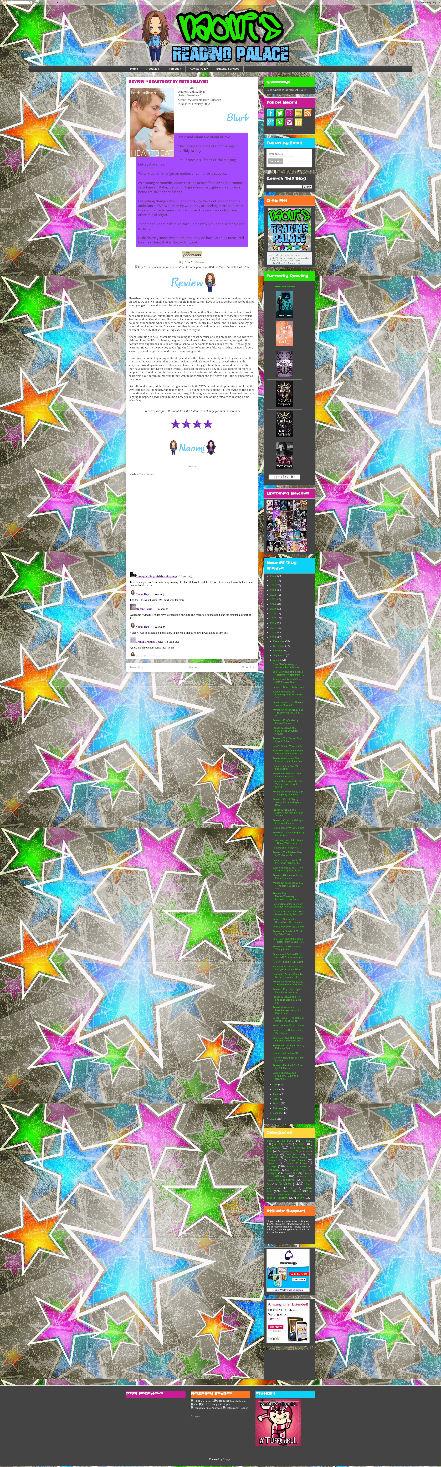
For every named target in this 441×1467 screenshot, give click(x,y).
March (277, 1103)
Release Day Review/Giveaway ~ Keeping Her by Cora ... (287, 896)
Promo (290, 1179)
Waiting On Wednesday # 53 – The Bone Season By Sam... (288, 885)
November (279, 646)
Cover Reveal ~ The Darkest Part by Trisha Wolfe (288, 1019)
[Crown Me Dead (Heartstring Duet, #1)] (284, 436)
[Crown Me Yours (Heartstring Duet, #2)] (284, 405)
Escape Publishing (296, 1163)
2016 (273, 623)
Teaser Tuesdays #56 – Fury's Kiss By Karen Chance (285, 730)
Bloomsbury (272, 1154)
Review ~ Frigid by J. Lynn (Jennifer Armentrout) (287, 991)
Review (150, 474)
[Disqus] (192, 524)
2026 (273, 576)
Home (134, 68)
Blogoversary (302, 1151)
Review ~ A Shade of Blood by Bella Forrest (287, 933)
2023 (273, 590)
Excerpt (271, 1166)
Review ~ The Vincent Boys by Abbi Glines (287, 740)
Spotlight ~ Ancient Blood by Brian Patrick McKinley (288, 975)
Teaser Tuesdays (277, 1197)
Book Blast (292, 1154)
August (277, 660)
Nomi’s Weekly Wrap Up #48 (288, 1025)
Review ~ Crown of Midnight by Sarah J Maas (288, 822)
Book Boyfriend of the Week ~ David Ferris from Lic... (288, 1039)
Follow (192, 466)
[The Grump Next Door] (284, 317)
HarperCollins (290, 1173)
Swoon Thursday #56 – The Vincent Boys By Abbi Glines (288, 784)
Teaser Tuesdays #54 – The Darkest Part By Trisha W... (288, 913)
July (275, 1084)
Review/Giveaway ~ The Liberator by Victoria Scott (288, 760)
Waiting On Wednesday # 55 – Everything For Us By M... (288, 712)
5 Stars (300, 1144)
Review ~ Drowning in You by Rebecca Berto (288, 1047)
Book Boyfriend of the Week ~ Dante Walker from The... (289, 841)
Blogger (227, 1459)
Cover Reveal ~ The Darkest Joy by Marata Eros (288, 703)
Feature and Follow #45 (286, 1053)
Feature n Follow (296, 1166)
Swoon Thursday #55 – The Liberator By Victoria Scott (288, 869)
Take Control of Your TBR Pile (293, 1195)
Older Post (248, 667)
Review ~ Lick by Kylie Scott (288, 961)
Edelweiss (271, 1163)
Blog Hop (295, 1148)
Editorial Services (227, 68)
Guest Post (298, 1170)
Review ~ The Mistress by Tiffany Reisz (287, 948)
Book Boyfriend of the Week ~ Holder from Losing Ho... (288, 940)
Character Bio (274, 1160)
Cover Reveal (297, 1160)
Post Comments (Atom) (199, 679)
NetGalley (279, 1176)
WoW (300, 1197)
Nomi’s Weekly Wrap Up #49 (288, 926)
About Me (152, 68)
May (276, 1094)
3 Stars (270, 1140)
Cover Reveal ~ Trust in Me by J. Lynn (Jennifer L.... (287, 861)
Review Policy (199, 68)
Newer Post (136, 667)
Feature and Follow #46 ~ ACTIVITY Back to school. (288, 956)
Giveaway (272, 1169)
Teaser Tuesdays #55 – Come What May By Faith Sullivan (288, 812)
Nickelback (302, 1176)
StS (291, 1188)
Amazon (200, 262)
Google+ (195, 1416)
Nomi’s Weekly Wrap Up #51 (288, 746)
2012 (273, 1118)
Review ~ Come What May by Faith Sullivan (287, 775)
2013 (273, 637)
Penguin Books (274, 1180)
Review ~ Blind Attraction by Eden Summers (288, 877)
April (276, 1098)
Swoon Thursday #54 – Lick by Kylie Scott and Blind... (288, 968)
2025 (273, 580)
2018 (273, 613)
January (278, 1112)
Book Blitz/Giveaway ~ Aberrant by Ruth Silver (286, 665)
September (279, 655)
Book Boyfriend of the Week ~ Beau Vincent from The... (288, 752)
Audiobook (273, 1147)
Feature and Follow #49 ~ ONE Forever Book (287, 681)
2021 (273, 599)
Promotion (174, 68)
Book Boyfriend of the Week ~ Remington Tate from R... (289, 673)
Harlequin (271, 1173)
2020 (273, 604)
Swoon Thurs (291, 1191)
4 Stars (141, 474)
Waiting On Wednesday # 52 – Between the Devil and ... (288, 983)
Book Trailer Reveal (296, 1157)
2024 (273, 585)
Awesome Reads (285, 286)
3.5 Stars (287, 1140)
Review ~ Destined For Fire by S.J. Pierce (287, 1067)
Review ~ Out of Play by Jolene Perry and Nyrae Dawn (287, 802)
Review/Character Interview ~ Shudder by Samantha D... (289, 905)
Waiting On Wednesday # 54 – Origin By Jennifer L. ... (288, 793)
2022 (273, 594)
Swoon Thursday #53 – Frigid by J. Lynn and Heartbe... (285, 1075)
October (278, 650)
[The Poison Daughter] (284, 376)
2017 (273, 618)
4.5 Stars (280, 1144)
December (279, 641)
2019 (273, 608)
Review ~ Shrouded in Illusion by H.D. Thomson (287, 920)
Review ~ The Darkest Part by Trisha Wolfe (287, 854)
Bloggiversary (286, 1151)
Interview (307, 1173)
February (278, 1108)
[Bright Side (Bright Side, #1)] (284, 345)
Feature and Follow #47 (286, 847)
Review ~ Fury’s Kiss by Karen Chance (285, 722)
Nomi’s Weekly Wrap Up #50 (288, 827)
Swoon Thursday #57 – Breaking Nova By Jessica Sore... (288, 694)
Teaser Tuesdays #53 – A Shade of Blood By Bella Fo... (287, 999)
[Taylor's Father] (284, 468)
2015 (273, 627)
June (276, 1089)
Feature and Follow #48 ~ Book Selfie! (287, 767)
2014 (273, 632)
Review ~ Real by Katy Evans (288, 687)
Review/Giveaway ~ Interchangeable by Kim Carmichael (287, 1010)
